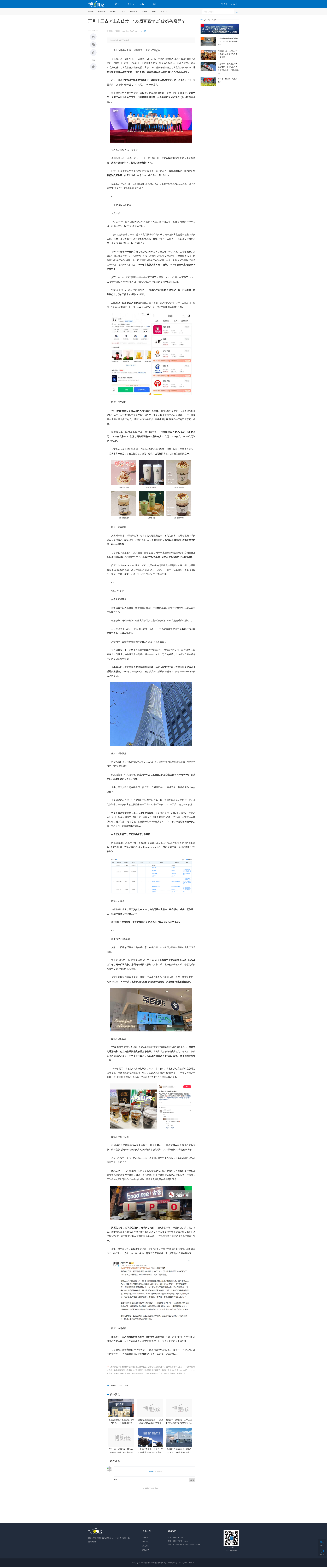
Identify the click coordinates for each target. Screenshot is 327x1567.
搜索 (225, 4)
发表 (192, 1480)
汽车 (162, 11)
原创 (142, 4)
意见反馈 (145, 1550)
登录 (151, 1471)
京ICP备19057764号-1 (186, 1563)
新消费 (112, 11)
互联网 (145, 11)
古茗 (127, 1385)
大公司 (143, 31)
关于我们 (145, 1537)
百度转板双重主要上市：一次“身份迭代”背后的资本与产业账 (150, 1421)
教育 (154, 11)
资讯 (129, 4)
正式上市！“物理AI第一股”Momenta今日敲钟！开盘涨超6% (121, 1451)
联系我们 (145, 1541)
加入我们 (145, 1546)
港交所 (113, 1385)
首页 (117, 4)
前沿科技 (101, 11)
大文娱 (123, 11)
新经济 (91, 11)
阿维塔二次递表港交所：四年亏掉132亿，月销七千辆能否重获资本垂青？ (179, 1451)
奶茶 (120, 1385)
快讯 (154, 4)
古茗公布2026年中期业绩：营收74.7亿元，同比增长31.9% (121, 1421)
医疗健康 (133, 11)
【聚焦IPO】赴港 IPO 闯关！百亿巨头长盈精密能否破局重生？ (150, 1451)
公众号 (235, 4)
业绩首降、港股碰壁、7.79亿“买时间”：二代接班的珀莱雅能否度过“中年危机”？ (179, 1422)
